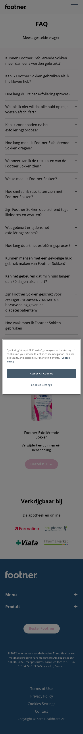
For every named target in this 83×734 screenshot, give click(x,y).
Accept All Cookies (41, 373)
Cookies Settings (41, 384)
